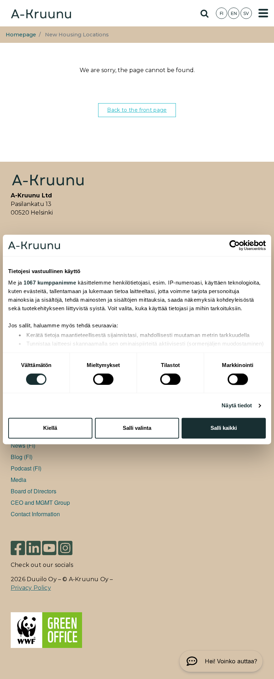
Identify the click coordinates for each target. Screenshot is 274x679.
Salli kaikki (223, 428)
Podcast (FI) (26, 468)
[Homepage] (41, 13)
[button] (221, 661)
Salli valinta (137, 428)
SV (246, 13)
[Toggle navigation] (263, 13)
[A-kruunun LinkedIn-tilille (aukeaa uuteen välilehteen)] (33, 547)
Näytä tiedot (237, 405)
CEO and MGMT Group (40, 502)
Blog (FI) (21, 457)
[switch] (103, 379)
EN (234, 13)
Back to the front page (137, 110)
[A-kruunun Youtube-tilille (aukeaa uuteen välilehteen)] (49, 547)
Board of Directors (33, 491)
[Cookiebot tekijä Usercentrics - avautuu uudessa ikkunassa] (234, 245)
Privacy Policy (31, 587)
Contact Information (35, 514)
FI (221, 13)
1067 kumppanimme (50, 283)
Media (18, 480)
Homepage (21, 34)
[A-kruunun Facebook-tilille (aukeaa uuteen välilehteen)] (18, 547)
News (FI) (23, 445)
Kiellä (50, 428)
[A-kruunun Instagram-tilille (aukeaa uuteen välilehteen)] (65, 547)
